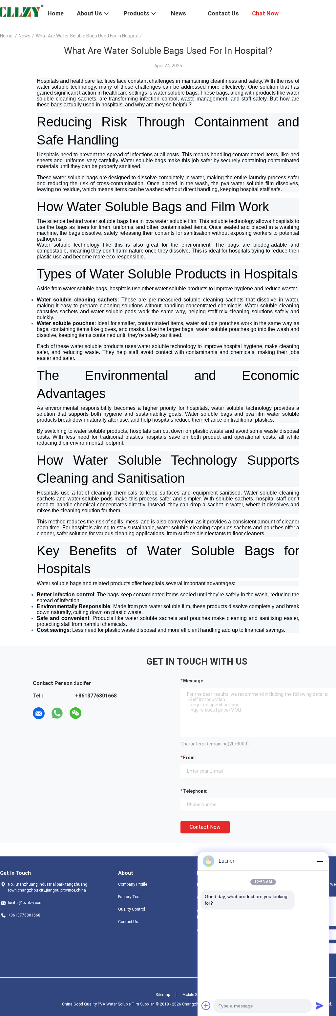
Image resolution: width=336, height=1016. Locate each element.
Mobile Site (191, 994)
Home (6, 35)
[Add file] (206, 1005)
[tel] (94, 713)
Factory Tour (129, 897)
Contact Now (205, 827)
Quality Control (131, 909)
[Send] (319, 1005)
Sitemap (163, 994)
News (25, 35)
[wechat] (75, 713)
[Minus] (320, 861)
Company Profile (132, 884)
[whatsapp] (57, 713)
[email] (39, 713)
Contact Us (128, 921)
